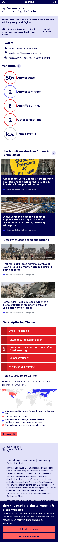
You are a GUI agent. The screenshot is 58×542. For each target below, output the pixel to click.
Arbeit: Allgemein (19, 330)
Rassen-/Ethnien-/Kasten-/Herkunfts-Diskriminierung (30, 349)
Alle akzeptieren (29, 529)
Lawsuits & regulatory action (25, 339)
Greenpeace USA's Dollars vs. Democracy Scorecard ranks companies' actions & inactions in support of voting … (28, 181)
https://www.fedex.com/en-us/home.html (29, 57)
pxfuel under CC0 (46, 210)
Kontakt (19, 463)
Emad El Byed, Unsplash (44, 295)
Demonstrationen (19, 357)
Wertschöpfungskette (22, 366)
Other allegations (29, 119)
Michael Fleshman (46, 172)
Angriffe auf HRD (28, 105)
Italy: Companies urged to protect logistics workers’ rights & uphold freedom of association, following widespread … (24, 221)
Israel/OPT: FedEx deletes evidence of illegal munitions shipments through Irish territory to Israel (26, 304)
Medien (32, 460)
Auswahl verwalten (29, 536)
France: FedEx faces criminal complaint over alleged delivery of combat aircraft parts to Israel (27, 266)
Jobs (25, 460)
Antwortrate (26, 77)
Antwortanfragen (29, 91)
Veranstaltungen (13, 460)
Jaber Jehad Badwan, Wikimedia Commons (36, 257)
